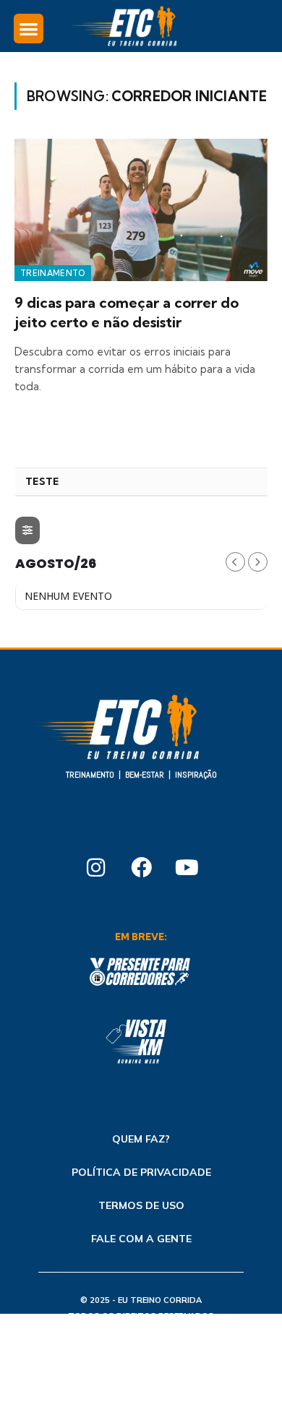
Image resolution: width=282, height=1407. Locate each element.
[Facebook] (141, 868)
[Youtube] (187, 868)
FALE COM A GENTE (141, 1238)
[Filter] (27, 530)
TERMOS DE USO (141, 1205)
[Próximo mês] (258, 562)
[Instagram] (95, 868)
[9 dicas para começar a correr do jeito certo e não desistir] (141, 210)
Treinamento (52, 273)
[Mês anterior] (235, 562)
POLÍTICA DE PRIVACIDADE (141, 1172)
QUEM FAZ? (141, 1138)
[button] (28, 28)
